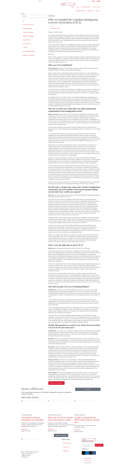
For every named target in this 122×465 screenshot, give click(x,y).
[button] (68, 4)
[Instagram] (90, 453)
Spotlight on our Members (29, 55)
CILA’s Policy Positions (28, 24)
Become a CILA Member (56, 383)
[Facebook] (94, 453)
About (72, 7)
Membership (66, 450)
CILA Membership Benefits (29, 51)
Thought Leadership (80, 10)
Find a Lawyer (96, 7)
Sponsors (98, 10)
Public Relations (26, 39)
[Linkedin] (87, 453)
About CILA (66, 447)
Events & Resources (85, 7)
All (23, 20)
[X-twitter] (83, 453)
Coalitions (25, 47)
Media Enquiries (66, 443)
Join (78, 7)
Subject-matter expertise (28, 32)
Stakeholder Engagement (28, 36)
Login (98, 1)
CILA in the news (27, 43)
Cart (93, 1)
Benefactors (90, 10)
